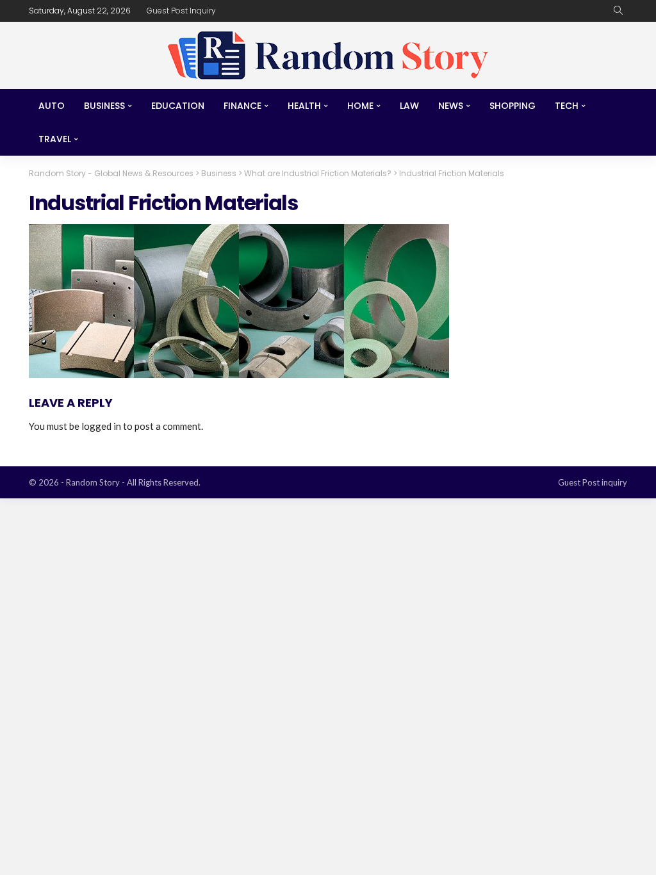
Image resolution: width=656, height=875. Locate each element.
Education (177, 105)
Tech (566, 105)
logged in (101, 426)
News (450, 105)
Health (304, 105)
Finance (242, 105)
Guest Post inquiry (181, 10)
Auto (51, 105)
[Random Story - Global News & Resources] (328, 55)
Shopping (512, 105)
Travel (54, 139)
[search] (618, 11)
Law (409, 105)
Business (104, 105)
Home (360, 105)
